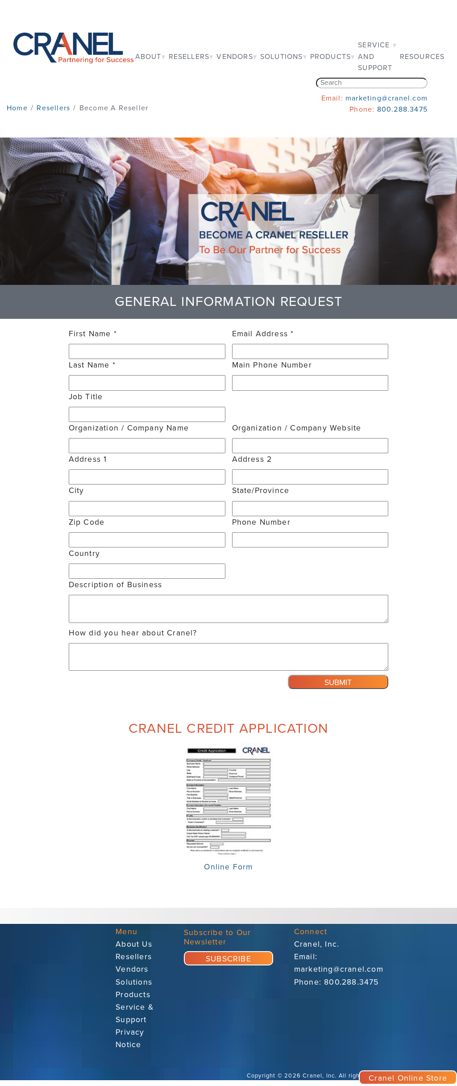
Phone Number (261, 522)
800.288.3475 (402, 109)
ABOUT (148, 56)
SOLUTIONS (281, 56)
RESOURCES (422, 56)
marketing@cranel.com (386, 98)
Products (133, 994)
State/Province (261, 490)
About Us (134, 944)
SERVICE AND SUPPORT (375, 56)
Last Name (92, 365)
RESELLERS (189, 56)
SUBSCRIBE (228, 959)
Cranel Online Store (408, 1078)
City (76, 490)
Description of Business (115, 584)
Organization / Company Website (296, 428)
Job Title (86, 396)
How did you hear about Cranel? (133, 633)
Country (84, 553)
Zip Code (87, 522)
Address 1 (88, 459)
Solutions (134, 982)
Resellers (134, 956)
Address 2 (252, 459)
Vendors (132, 969)
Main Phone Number (272, 365)
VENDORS (234, 56)
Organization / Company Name (129, 428)
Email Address (263, 333)
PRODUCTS (330, 56)
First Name (93, 333)
